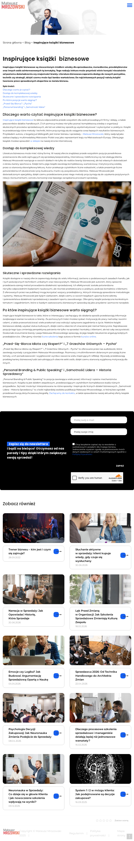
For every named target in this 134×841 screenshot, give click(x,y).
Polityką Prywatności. (82, 454)
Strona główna (12, 42)
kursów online (88, 336)
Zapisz (120, 465)
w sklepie (35, 141)
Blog (28, 42)
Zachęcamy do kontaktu (62, 393)
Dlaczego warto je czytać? (16, 89)
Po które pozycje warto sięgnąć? (20, 100)
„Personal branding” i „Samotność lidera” (24, 107)
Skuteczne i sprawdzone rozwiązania (22, 96)
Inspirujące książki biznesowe (18, 120)
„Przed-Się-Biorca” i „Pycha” (17, 103)
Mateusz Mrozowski (93, 134)
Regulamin (76, 833)
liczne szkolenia (50, 336)
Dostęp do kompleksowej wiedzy (20, 93)
